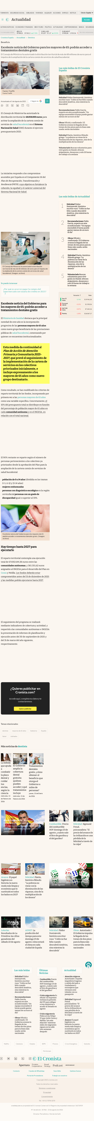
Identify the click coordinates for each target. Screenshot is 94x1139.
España (43, 731)
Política (48, 27)
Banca (81, 27)
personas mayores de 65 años (32, 397)
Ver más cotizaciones (86, 32)
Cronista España (7, 38)
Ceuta (4, 573)
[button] (88, 965)
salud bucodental (21, 124)
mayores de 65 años (19, 731)
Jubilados (30, 13)
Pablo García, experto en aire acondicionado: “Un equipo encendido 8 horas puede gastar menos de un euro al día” (76, 113)
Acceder (87, 20)
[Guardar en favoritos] (47, 101)
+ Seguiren (37, 101)
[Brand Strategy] (47, 1066)
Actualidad (58, 27)
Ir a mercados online (7, 32)
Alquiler (47, 13)
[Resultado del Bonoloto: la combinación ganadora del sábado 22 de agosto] (71, 875)
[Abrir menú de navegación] (2, 19)
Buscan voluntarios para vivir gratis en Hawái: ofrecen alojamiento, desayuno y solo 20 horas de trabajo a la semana (75, 151)
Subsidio (87, 1044)
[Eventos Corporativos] (37, 1066)
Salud (4, 736)
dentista (31, 38)
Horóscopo (47, 1051)
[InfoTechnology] (70, 1066)
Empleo (65, 13)
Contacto (16, 1071)
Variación (76, 295)
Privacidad (47, 1092)
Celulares (19, 1044)
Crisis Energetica (71, 1044)
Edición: (86, 13)
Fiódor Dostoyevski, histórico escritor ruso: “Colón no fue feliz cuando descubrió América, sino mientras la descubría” (76, 100)
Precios (55, 1044)
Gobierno (33, 731)
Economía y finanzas (24, 27)
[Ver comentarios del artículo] (28, 105)
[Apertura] (24, 1065)
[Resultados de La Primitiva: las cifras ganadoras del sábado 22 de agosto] (11, 922)
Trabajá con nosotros (59, 1076)
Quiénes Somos (75, 1071)
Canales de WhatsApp (36, 1071)
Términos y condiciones (47, 1088)
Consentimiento (47, 1096)
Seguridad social (17, 13)
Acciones (57, 13)
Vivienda (39, 13)
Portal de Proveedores (35, 1076)
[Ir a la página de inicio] (7, 19)
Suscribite (57, 1071)
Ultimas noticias (7, 27)
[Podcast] (58, 1065)
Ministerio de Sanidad (13, 318)
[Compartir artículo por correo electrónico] (23, 105)
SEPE (44, 1044)
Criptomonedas (70, 27)
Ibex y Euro (38, 27)
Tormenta (4, 13)
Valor (90, 295)
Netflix (73, 13)
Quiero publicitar (28, 709)
